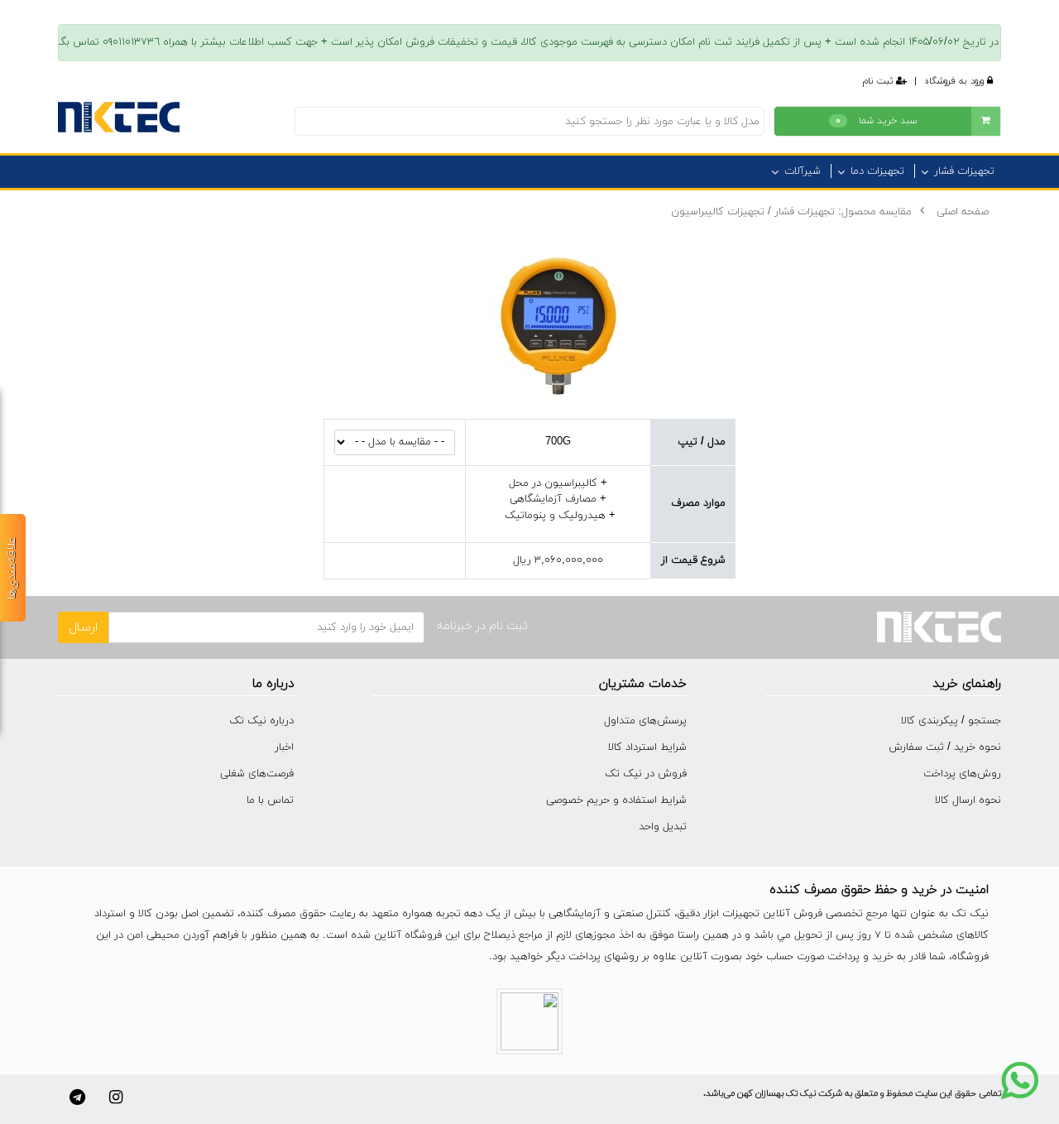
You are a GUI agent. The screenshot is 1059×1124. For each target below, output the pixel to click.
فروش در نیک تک (646, 773)
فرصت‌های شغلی (257, 773)
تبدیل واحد (663, 826)
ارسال (83, 627)
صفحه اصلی (963, 211)
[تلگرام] (77, 1097)
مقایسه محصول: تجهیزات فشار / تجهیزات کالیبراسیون (791, 211)
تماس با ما (270, 800)
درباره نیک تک (261, 720)
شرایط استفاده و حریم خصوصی (616, 800)
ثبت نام (879, 81)
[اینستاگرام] (115, 1097)
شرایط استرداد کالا (647, 747)
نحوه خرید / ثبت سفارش (945, 747)
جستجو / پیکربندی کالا (951, 720)
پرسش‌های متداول (645, 720)
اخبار (284, 747)
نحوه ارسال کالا (968, 800)
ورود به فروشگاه (955, 81)
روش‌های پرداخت (962, 773)
